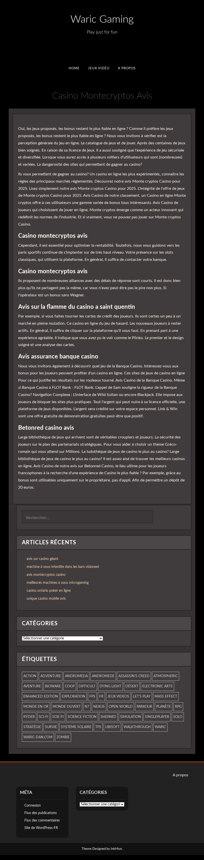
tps (98, 727)
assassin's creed (134, 676)
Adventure (50, 676)
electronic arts (157, 686)
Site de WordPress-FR (41, 828)
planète (163, 706)
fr (101, 696)
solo (177, 717)
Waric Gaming (102, 19)
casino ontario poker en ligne (49, 590)
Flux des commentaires (42, 820)
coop (70, 686)
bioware (53, 686)
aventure (32, 686)
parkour (144, 706)
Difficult (87, 686)
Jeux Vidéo (98, 68)
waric (160, 727)
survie (51, 727)
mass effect (165, 696)
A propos (127, 68)
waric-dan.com (37, 737)
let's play (142, 696)
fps (92, 696)
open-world (121, 706)
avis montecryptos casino (46, 575)
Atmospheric (165, 676)
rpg (178, 706)
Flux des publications (40, 813)
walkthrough (137, 727)
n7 (87, 706)
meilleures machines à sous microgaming (58, 583)
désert (131, 686)
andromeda (76, 676)
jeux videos (118, 696)
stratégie (32, 727)
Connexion (32, 805)
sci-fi (43, 717)
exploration (73, 696)
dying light (110, 686)
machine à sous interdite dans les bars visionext (63, 567)
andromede (103, 676)
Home (73, 68)
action (29, 676)
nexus (99, 706)
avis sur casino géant (42, 559)
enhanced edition (40, 696)
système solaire (76, 727)
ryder (29, 717)
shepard (108, 717)
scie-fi (58, 717)
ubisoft (112, 727)
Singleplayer (157, 717)
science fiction (82, 717)
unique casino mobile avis (46, 598)
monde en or (36, 706)
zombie (63, 737)
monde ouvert (66, 706)
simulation (130, 717)
